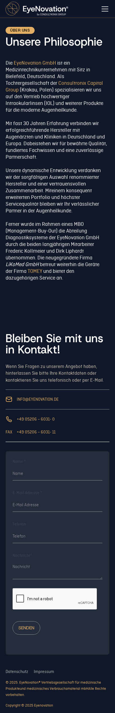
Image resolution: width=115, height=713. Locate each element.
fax (9, 432)
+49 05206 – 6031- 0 (36, 419)
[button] (103, 9)
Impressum (44, 671)
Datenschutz (17, 671)
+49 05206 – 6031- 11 (36, 432)
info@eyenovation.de (38, 399)
